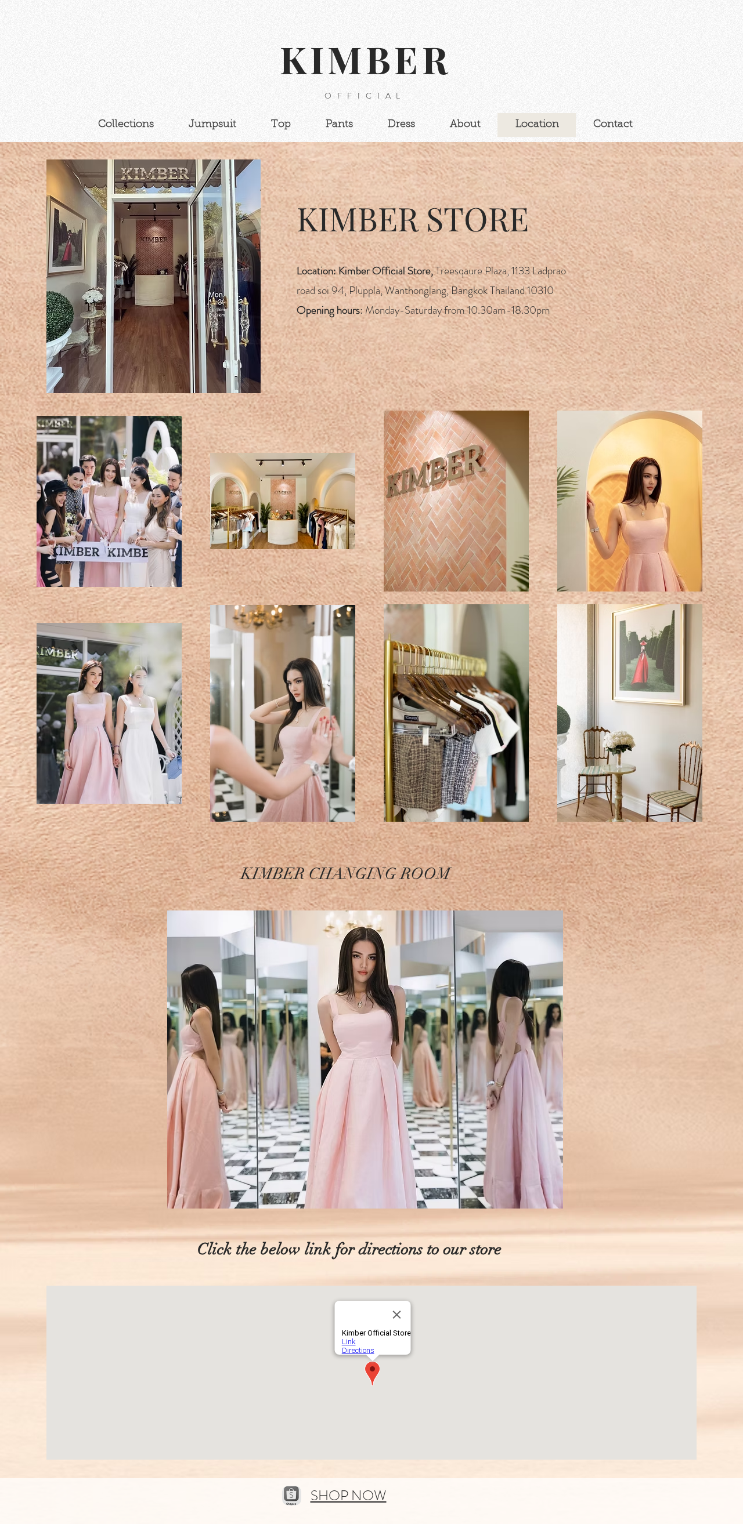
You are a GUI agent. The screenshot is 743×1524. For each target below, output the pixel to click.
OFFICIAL (365, 95)
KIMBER (372, 59)
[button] (365, 1059)
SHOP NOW (349, 1495)
